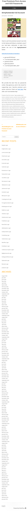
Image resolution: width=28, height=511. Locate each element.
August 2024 (4, 317)
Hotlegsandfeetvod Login (7, 257)
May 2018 (4, 448)
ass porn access (17, 97)
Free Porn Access (10, 95)
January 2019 (5, 434)
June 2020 (4, 407)
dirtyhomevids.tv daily (7, 108)
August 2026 (4, 276)
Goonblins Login (5, 177)
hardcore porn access (15, 113)
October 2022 (5, 357)
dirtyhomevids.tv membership (19, 108)
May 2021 (4, 387)
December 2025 (5, 288)
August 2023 (4, 339)
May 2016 (4, 492)
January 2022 (5, 373)
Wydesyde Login (5, 260)
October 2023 (5, 335)
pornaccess (4, 15)
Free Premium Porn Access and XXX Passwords (14, 2)
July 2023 (4, 340)
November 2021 (5, 376)
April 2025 (4, 303)
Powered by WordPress (19, 508)
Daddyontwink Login (6, 231)
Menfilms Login (5, 242)
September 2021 (5, 380)
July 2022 (4, 362)
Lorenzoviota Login (6, 152)
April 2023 (4, 346)
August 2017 (4, 465)
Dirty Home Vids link (16, 100)
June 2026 (4, 279)
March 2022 (4, 369)
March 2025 (4, 304)
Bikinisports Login (6, 195)
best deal (20, 89)
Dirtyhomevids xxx (19, 104)
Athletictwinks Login (6, 228)
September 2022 (5, 358)
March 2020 (4, 412)
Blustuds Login (5, 264)
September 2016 (5, 484)
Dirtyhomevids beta (10, 104)
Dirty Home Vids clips (6, 100)
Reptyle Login (5, 145)
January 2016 (5, 499)
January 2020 (5, 416)
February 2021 (5, 393)
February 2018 (5, 454)
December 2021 (5, 375)
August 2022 (4, 360)
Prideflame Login (5, 221)
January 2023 (5, 351)
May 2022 (4, 366)
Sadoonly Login (5, 167)
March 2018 (4, 452)
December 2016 (5, 479)
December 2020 (5, 396)
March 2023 (4, 348)
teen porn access (9, 115)
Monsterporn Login (6, 181)
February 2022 (5, 371)
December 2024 (5, 310)
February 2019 (5, 432)
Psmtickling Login (5, 235)
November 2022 (5, 355)
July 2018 (4, 445)
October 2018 (5, 439)
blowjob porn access (10, 99)
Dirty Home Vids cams (20, 99)
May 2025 (4, 301)
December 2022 (5, 353)
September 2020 (5, 402)
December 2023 (5, 331)
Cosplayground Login (6, 199)
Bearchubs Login (5, 224)
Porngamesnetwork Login (7, 203)
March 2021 (4, 391)
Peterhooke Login (6, 156)
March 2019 (4, 430)
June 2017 (4, 468)
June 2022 (4, 364)
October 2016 (5, 483)
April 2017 (4, 472)
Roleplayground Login (7, 206)
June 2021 (4, 385)
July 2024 (4, 319)
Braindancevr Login (6, 170)
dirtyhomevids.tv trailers (7, 111)
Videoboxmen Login (6, 217)
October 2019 (5, 421)
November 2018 (5, 438)
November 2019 (5, 420)
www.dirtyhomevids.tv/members (11, 53)
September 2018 (5, 441)
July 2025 (4, 297)
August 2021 (4, 382)
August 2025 (4, 295)
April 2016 (4, 493)
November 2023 (5, 333)
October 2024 (5, 313)
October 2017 (5, 461)
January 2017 (5, 477)
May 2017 (4, 470)
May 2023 (4, 344)
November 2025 (5, 290)
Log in (3, 506)
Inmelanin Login (5, 192)
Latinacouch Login (6, 188)
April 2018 (4, 450)
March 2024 (4, 326)
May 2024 (4, 322)
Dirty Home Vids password (14, 102)
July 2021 (4, 384)
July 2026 (4, 277)
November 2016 (5, 481)
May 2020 (4, 409)
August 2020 (4, 403)
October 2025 (5, 292)
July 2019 (4, 427)
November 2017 (5, 459)
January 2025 (5, 308)
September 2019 (5, 423)
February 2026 (5, 286)
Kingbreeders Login (6, 149)
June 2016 (4, 490)
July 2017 (4, 466)
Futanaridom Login (6, 174)
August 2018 (4, 443)
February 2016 (5, 497)
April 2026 (4, 283)
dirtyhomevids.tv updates (19, 111)
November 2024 (5, 312)
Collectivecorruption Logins (8, 249)
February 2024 (5, 328)
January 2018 (5, 456)
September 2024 (5, 315)
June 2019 (4, 429)
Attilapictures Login (6, 185)
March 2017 (4, 474)
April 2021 (4, 389)
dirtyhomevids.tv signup (19, 109)
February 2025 (5, 306)
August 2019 (4, 425)
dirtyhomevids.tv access (7, 106)
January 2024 (5, 330)
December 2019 (5, 418)
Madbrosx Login (5, 210)
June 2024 (4, 321)
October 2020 (5, 400)
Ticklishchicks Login (6, 239)
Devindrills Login (5, 159)
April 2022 (4, 367)
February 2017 (5, 475)
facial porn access (6, 113)
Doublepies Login (6, 246)
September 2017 (5, 463)
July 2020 (4, 405)
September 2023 (5, 337)
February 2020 (5, 414)
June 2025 (4, 299)
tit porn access (17, 115)
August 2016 (4, 486)
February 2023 (5, 349)
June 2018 (4, 447)
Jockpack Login (5, 267)
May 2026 (4, 281)
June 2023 (4, 342)
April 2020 (4, 411)
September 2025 (5, 294)
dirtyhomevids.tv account (18, 106)
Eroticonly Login (5, 163)
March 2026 (4, 285)
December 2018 (5, 436)
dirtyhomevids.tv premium (8, 109)
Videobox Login (5, 213)
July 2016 (4, 488)
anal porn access (9, 97)
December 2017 (5, 457)
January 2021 (5, 394)
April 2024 (4, 324)
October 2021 (5, 378)
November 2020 (5, 398)
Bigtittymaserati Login (6, 253)
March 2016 (4, 495)
